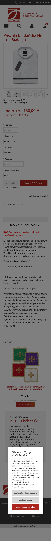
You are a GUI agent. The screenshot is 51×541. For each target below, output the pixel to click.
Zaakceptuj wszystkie (25, 507)
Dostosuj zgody (25, 500)
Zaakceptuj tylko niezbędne (25, 493)
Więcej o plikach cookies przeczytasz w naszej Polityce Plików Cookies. (23, 484)
